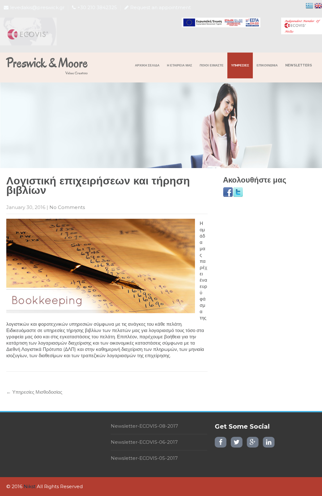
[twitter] (236, 442)
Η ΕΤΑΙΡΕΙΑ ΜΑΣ (179, 65)
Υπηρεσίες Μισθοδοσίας (34, 392)
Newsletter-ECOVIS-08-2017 (144, 426)
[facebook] (220, 442)
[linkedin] (269, 442)
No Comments (67, 207)
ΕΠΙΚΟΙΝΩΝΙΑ (267, 65)
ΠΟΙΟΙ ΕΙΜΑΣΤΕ (212, 65)
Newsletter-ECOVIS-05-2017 (144, 458)
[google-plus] (252, 442)
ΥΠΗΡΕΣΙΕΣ (240, 65)
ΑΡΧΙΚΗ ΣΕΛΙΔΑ (147, 65)
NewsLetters (298, 65)
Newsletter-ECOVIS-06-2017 (144, 442)
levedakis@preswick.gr (37, 7)
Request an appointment (160, 7)
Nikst (30, 486)
